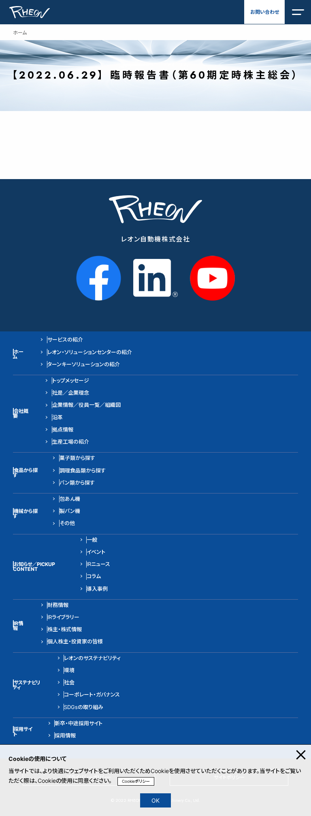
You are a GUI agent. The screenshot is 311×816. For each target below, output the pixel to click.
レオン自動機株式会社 (155, 239)
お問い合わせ (264, 12)
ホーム (20, 33)
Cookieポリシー (136, 781)
